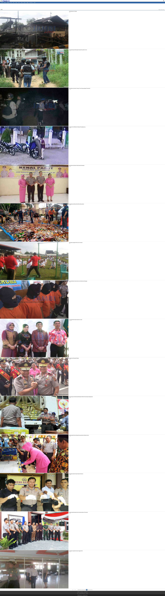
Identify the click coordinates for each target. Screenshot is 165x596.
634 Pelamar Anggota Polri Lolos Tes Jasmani (75, 242)
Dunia (11, 2)
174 (85, 589)
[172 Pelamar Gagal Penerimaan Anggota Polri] (34, 569)
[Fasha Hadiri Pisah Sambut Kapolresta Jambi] (34, 338)
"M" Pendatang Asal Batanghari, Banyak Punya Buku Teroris (78, 49)
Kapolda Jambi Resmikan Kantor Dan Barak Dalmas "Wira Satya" (78, 512)
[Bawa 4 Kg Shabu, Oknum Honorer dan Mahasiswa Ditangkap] (34, 299)
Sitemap (87, 593)
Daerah (25, 2)
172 (82, 589)
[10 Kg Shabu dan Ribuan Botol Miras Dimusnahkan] (34, 222)
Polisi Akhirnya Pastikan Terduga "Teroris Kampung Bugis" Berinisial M (79, 88)
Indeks (34, 2)
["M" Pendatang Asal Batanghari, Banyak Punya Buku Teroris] (34, 68)
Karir (77, 593)
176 (88, 589)
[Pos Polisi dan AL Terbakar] (34, 30)
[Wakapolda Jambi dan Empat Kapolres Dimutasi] (34, 492)
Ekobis (16, 2)
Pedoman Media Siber (82, 593)
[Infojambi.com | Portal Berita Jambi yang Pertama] (6, 1)
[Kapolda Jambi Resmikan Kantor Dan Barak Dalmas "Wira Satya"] (34, 531)
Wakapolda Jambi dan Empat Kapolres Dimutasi (76, 473)
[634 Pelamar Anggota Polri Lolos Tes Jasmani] (34, 261)
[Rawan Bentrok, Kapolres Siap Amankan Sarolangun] (34, 184)
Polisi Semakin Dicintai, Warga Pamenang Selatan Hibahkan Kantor (79, 435)
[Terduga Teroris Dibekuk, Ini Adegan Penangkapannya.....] (34, 145)
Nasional (8, 2)
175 (86, 589)
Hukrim (5, 2)
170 (79, 589)
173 (83, 589)
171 (81, 589)
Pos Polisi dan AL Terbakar (73, 11)
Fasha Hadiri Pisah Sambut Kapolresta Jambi (75, 319)
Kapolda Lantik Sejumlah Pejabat (74, 358)
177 (89, 589)
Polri (1, 9)
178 (91, 589)
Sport (19, 2)
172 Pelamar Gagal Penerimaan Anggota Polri (76, 550)
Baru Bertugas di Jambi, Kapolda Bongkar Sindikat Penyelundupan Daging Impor (81, 396)
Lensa (2, 2)
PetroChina (31, 2)
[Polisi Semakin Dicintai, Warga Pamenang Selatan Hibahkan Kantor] (34, 454)
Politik (22, 2)
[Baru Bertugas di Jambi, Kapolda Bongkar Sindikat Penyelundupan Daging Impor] (34, 415)
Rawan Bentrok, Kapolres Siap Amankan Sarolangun (76, 165)
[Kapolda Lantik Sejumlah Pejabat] (34, 376)
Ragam (27, 2)
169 (78, 589)
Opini (13, 2)
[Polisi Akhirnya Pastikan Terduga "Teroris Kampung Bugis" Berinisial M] (34, 107)
